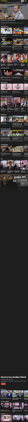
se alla (26, 26)
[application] (14, 11)
